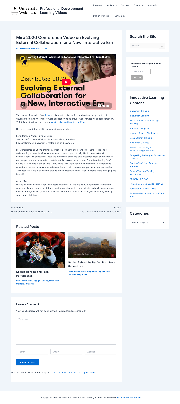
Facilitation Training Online (143, 188)
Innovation (153, 5)
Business (97, 5)
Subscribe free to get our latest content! (146, 64)
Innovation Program (139, 128)
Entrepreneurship (93, 271)
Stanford (20, 284)
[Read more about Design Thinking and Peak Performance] (40, 249)
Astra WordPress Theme (128, 397)
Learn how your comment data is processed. (73, 372)
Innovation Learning (139, 115)
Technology (119, 16)
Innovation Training (139, 111)
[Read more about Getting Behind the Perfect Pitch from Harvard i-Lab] (92, 245)
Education (138, 5)
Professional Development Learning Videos (61, 10)
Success (125, 5)
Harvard (106, 271)
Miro (47, 115)
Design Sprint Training (141, 138)
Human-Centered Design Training (146, 184)
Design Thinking (101, 16)
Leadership (111, 5)
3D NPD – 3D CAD (139, 179)
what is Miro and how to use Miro (68, 122)
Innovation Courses (139, 142)
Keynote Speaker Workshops (144, 133)
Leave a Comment (24, 281)
